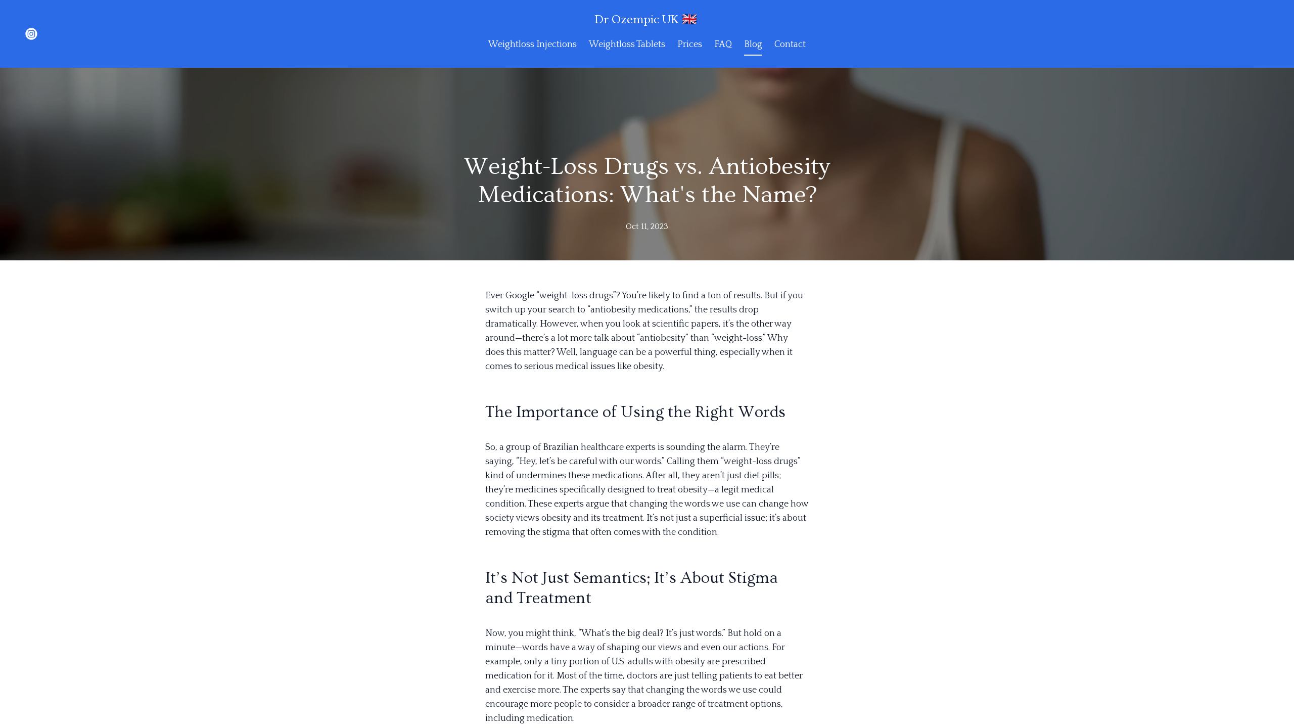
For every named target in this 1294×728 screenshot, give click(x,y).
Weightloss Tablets (627, 44)
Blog (753, 44)
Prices (689, 44)
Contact (790, 44)
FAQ (723, 44)
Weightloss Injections (532, 44)
